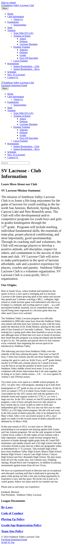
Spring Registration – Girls (26, 66)
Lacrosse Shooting (28, 44)
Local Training (20, 60)
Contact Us (12, 77)
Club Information (15, 16)
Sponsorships (19, 25)
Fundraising (13, 22)
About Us (18, 19)
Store (9, 27)
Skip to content (8, 2)
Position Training (21, 47)
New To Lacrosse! (16, 74)
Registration (13, 63)
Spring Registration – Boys (26, 69)
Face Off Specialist (29, 58)
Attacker (24, 49)
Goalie (23, 55)
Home (10, 13)
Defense (24, 41)
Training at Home (21, 36)
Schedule (11, 72)
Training (11, 30)
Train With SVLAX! (23, 33)
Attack (23, 38)
